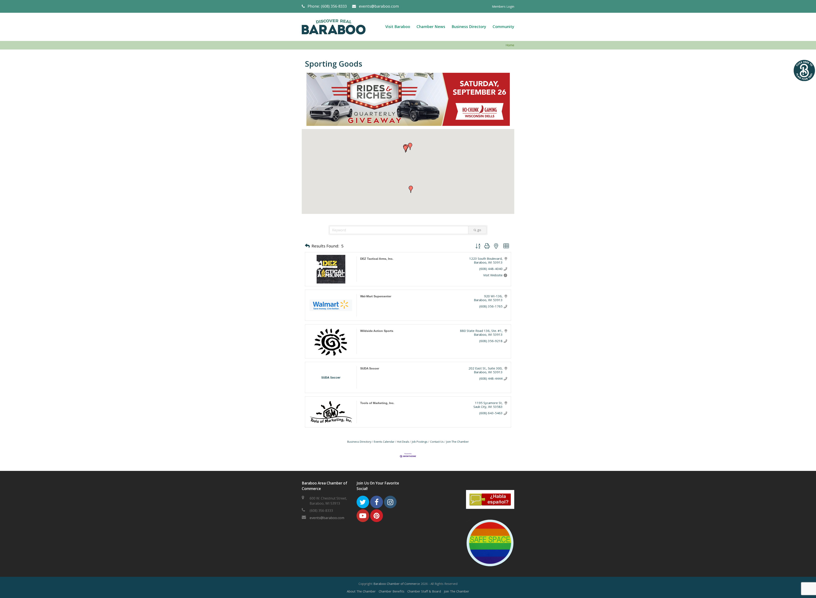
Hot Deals (403, 442)
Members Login (503, 6)
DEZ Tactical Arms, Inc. (376, 258)
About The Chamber (361, 591)
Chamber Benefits (391, 591)
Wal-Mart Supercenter (375, 296)
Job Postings (420, 442)
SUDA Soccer (369, 368)
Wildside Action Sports (376, 331)
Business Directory (359, 442)
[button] (405, 149)
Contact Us (437, 442)
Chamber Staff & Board (424, 591)
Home (510, 45)
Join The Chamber (457, 442)
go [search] (479, 230)
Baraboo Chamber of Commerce (396, 583)
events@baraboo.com (379, 6)
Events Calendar (384, 442)
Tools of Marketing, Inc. (377, 403)
